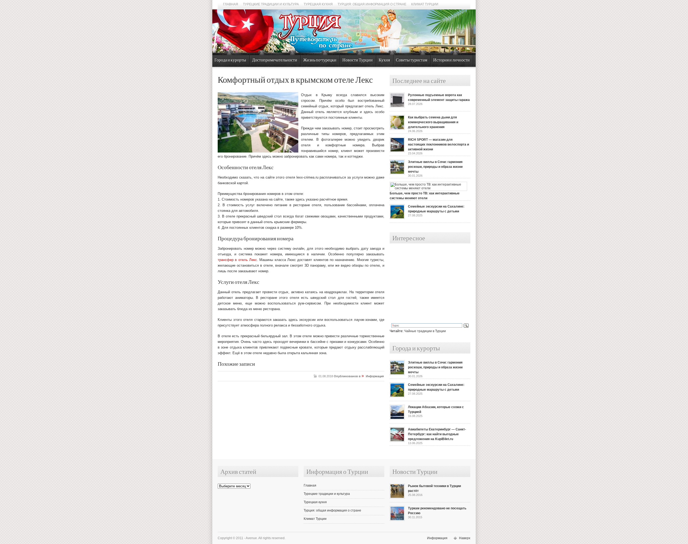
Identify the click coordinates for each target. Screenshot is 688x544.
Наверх (464, 538)
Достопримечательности (274, 60)
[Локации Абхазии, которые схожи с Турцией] (397, 418)
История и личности (451, 60)
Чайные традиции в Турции (425, 331)
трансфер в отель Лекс (237, 260)
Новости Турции (357, 60)
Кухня (384, 60)
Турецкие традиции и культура (271, 4)
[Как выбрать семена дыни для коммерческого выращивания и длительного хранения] (397, 129)
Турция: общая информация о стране (372, 4)
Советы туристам (411, 60)
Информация (375, 376)
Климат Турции (424, 4)
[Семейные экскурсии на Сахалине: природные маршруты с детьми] (397, 218)
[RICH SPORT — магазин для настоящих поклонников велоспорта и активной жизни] (397, 151)
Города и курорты (230, 60)
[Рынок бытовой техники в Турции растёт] (397, 497)
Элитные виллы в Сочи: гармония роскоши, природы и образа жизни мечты (435, 166)
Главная (230, 4)
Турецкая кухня (318, 4)
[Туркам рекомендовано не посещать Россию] (397, 520)
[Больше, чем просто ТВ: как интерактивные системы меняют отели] (428, 188)
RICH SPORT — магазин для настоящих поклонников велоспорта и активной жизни (438, 144)
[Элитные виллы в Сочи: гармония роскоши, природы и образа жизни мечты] (397, 173)
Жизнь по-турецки (319, 60)
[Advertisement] (424, 283)
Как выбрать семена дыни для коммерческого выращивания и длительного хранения (433, 122)
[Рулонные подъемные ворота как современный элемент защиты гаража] (397, 106)
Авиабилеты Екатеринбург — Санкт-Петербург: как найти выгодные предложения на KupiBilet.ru (437, 434)
